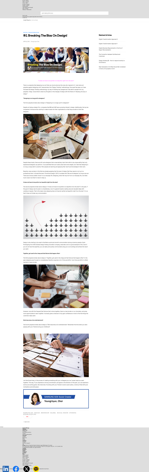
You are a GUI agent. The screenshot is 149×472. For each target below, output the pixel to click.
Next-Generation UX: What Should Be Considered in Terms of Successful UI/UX (112, 67)
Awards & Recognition (27, 434)
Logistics (30, 16)
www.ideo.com (64, 244)
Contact (1, 426)
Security (27, 16)
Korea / (26, 0)
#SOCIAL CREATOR (62, 413)
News (24, 438)
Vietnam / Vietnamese (27, 9)
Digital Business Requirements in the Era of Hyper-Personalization (110, 49)
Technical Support (26, 443)
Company (24, 431)
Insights (24, 436)
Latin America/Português (28, 7)
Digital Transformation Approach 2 (108, 39)
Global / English (26, 5)
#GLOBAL (53, 413)
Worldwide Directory (27, 432)
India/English (25, 6)
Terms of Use (28, 445)
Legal (41, 445)
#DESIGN (37, 413)
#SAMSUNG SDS (28, 413)
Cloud (24, 16)
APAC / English (26, 1)
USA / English (25, 8)
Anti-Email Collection (35, 445)
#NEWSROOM (45, 413)
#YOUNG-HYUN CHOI (29, 414)
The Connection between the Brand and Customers (109, 55)
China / (25, 3)
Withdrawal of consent (47, 445)
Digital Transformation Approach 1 (108, 43)
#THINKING (72, 413)
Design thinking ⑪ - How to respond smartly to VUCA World (112, 61)
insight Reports (27, 20)
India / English (25, 455)
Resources (25, 437)
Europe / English (26, 4)
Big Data (34, 16)
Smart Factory (39, 16)
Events (24, 439)
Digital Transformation (31, 32)
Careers (24, 433)
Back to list (26, 421)
